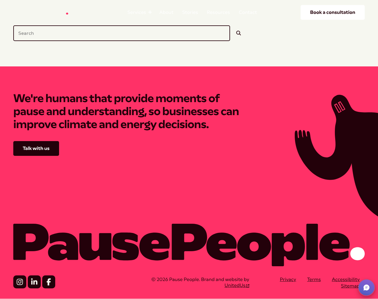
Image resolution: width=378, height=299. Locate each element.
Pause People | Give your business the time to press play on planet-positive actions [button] (41, 12)
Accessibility (346, 279)
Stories (190, 12)
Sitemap (350, 286)
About (166, 12)
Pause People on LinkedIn (34, 281)
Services (140, 12)
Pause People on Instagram (19, 281)
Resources (218, 12)
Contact (248, 12)
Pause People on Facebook (48, 281)
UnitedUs (234, 285)
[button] (366, 287)
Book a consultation (332, 12)
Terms (314, 279)
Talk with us (36, 148)
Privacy (288, 279)
